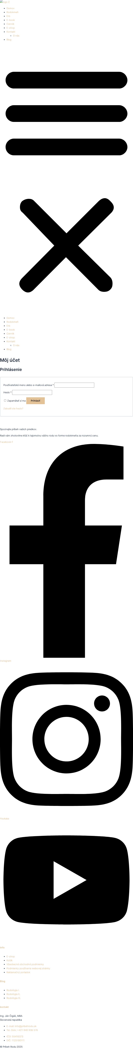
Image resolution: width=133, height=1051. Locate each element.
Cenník (10, 23)
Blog (8, 39)
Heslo (7, 392)
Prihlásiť (35, 400)
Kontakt (10, 31)
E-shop (10, 27)
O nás (16, 35)
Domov (10, 8)
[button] (66, 179)
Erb (8, 16)
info (2, 947)
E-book (10, 20)
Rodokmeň (12, 12)
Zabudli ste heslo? (13, 408)
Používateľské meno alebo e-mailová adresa (28, 385)
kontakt (4, 1007)
